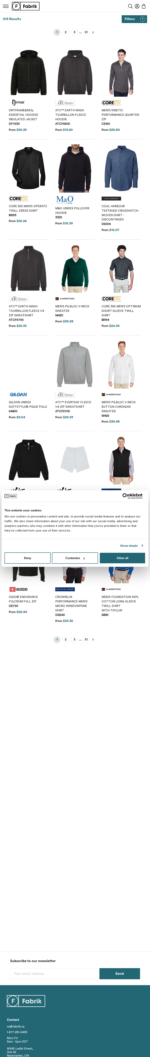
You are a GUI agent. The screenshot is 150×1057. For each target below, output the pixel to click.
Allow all (122, 558)
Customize (72, 558)
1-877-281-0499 (17, 1032)
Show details (129, 545)
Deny (27, 558)
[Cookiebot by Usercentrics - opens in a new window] (128, 496)
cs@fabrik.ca (15, 1026)
